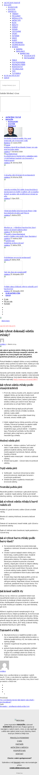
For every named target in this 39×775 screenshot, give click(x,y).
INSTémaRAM (29, 58)
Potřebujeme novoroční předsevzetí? (17, 257)
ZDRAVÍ (15, 27)
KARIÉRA (19, 49)
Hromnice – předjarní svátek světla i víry (15, 706)
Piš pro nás (8, 301)
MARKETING (24, 53)
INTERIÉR (15, 36)
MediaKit (17, 762)
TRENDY (15, 14)
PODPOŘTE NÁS (19, 751)
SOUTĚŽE (11, 9)
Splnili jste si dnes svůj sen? (14, 243)
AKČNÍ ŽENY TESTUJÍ (12, 3)
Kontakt (7, 304)
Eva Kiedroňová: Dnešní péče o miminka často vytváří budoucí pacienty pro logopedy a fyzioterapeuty (20, 158)
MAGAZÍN (7, 5)
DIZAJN (15, 29)
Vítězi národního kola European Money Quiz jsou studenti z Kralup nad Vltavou (20, 212)
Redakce (7, 143)
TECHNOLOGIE (17, 69)
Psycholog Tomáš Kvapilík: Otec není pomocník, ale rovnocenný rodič (17, 139)
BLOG (14, 22)
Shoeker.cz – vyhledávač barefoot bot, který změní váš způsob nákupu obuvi (20, 228)
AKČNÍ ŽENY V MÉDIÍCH (19, 747)
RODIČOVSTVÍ (17, 67)
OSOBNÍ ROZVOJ (18, 45)
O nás (6, 299)
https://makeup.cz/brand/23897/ (25, 379)
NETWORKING (17, 42)
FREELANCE (20, 51)
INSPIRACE (12, 11)
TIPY (14, 71)
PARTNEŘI (19, 744)
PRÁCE (14, 60)
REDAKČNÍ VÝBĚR (18, 64)
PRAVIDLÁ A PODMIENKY (19, 738)
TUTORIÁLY (16, 73)
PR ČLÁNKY (16, 16)
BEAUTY (15, 25)
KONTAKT (19, 754)
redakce (7, 152)
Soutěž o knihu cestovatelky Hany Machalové (20, 236)
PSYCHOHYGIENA (18, 62)
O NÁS (19, 741)
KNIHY (14, 38)
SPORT (14, 34)
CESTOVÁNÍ (16, 31)
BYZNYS (15, 47)
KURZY (14, 40)
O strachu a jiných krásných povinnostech (19, 175)
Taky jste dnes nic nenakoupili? (15, 272)
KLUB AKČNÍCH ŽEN (12, 75)
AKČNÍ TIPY (16, 20)
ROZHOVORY (13, 7)
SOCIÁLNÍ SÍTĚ (29, 56)
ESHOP (6, 78)
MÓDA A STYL (17, 18)
